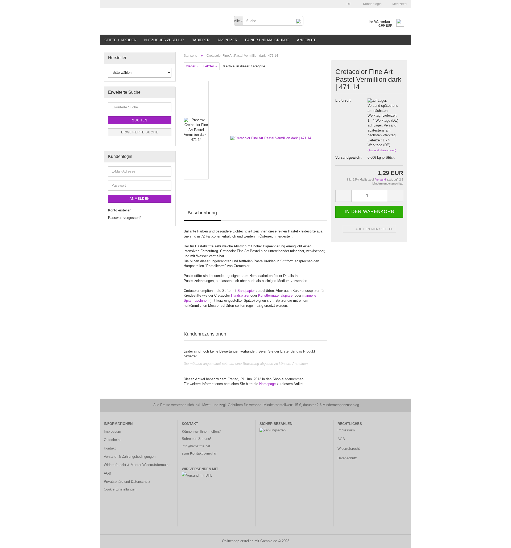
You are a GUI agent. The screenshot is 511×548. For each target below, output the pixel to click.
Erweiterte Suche (139, 132)
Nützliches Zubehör (164, 40)
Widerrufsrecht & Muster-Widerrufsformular (137, 465)
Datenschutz (347, 458)
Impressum (112, 432)
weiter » (192, 66)
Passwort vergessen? (124, 218)
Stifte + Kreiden (120, 40)
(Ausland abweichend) (382, 150)
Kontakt (110, 448)
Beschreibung (202, 212)
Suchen (139, 120)
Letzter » (210, 66)
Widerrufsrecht (348, 449)
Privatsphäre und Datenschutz (127, 482)
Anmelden (300, 364)
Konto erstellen (119, 210)
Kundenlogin (371, 4)
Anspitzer (227, 40)
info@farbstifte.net (196, 446)
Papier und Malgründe (267, 40)
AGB (107, 473)
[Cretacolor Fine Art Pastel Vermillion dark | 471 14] (270, 130)
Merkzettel (399, 4)
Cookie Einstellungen (120, 489)
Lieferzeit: (343, 101)
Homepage (267, 384)
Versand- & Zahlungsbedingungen (129, 457)
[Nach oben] (496, 540)
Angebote (306, 40)
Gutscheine (112, 440)
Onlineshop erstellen (237, 541)
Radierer (200, 40)
